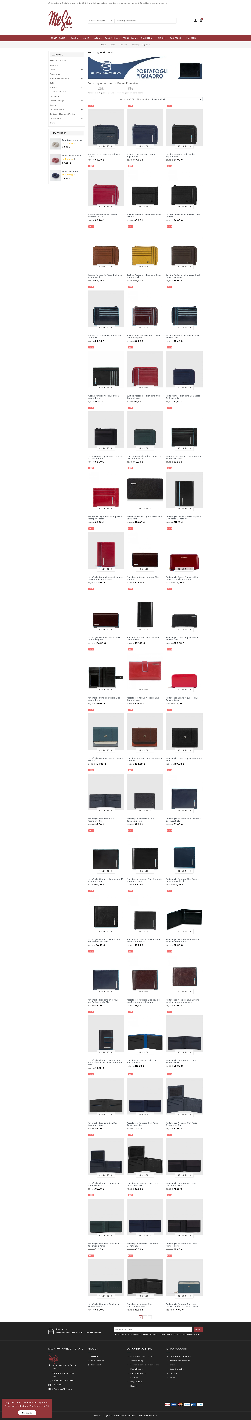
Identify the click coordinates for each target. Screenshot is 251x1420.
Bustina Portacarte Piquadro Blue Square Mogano (143, 336)
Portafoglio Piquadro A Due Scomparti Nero (140, 819)
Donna (53, 105)
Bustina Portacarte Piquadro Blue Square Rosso (143, 397)
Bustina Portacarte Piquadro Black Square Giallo (144, 276)
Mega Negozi (136, 1369)
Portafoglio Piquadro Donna (101, 93)
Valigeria (54, 65)
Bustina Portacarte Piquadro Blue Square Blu (104, 336)
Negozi (133, 1386)
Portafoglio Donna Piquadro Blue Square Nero (143, 638)
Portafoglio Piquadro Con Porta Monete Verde (103, 1305)
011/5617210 (57, 1385)
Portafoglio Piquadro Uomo (130, 93)
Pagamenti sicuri (138, 1373)
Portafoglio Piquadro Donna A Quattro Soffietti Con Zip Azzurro (182, 1305)
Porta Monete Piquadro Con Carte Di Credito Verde (144, 457)
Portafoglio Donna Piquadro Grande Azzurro (105, 759)
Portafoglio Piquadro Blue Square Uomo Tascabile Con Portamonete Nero (105, 1062)
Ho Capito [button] (27, 1413)
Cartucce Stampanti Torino (62, 114)
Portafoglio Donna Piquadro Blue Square (143, 578)
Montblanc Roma (58, 92)
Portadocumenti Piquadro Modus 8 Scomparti (144, 517)
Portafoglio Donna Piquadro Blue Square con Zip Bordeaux (182, 578)
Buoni (172, 1377)
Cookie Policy (136, 1360)
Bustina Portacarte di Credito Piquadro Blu (141, 155)
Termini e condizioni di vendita (144, 1365)
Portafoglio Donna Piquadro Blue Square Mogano (104, 638)
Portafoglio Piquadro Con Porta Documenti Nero (142, 1184)
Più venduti (96, 1365)
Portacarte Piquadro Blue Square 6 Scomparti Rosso (105, 517)
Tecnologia (55, 74)
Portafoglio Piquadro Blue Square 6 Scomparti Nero (144, 880)
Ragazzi (53, 87)
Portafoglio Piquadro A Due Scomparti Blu (101, 819)
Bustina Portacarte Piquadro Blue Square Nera (182, 336)
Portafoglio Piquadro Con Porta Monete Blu (142, 1244)
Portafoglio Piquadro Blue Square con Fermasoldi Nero (104, 940)
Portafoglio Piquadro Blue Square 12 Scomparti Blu (183, 819)
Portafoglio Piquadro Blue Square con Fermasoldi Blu (182, 880)
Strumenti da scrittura (60, 78)
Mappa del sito (137, 1382)
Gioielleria (55, 96)
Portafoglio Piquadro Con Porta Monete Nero (181, 1244)
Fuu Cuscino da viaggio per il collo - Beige (83, 140)
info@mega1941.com (62, 1389)
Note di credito (176, 1369)
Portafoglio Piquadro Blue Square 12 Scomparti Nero (105, 880)
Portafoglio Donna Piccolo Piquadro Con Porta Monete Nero (184, 517)
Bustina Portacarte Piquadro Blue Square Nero (104, 397)
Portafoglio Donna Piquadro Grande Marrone (144, 759)
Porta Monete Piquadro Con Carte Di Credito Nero (105, 457)
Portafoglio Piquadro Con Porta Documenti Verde (103, 1244)
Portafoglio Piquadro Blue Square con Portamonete (143, 940)
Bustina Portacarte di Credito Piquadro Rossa (102, 215)
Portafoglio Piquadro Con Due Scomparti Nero (102, 1124)
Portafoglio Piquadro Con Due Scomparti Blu (181, 1061)
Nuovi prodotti (98, 1360)
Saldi (52, 83)
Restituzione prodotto (179, 1360)
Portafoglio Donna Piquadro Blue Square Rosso (143, 699)
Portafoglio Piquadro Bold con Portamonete (142, 1061)
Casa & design (57, 109)
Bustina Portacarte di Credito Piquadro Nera (180, 155)
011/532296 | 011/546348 (63, 1380)
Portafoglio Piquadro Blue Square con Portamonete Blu (182, 940)
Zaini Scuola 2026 (58, 61)
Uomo (52, 69)
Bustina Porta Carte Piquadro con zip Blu (104, 155)
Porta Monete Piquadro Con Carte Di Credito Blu (183, 397)
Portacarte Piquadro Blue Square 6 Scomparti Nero (183, 457)
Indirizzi (173, 1373)
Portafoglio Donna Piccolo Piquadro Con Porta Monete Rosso (105, 578)
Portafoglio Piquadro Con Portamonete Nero (139, 1305)
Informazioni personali (180, 1356)
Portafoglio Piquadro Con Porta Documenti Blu (142, 1124)
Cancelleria (55, 118)
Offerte (94, 1356)
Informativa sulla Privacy (142, 1356)
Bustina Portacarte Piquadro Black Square (144, 215)
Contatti (134, 1377)
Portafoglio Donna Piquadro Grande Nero (184, 759)
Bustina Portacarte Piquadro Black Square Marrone (183, 276)
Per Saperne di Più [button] (39, 1406)
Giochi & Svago (57, 100)
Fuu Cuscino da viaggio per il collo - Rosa (83, 155)
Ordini (172, 1365)
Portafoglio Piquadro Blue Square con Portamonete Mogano (143, 1001)
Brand (52, 123)
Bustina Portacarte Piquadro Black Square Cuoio (105, 276)
